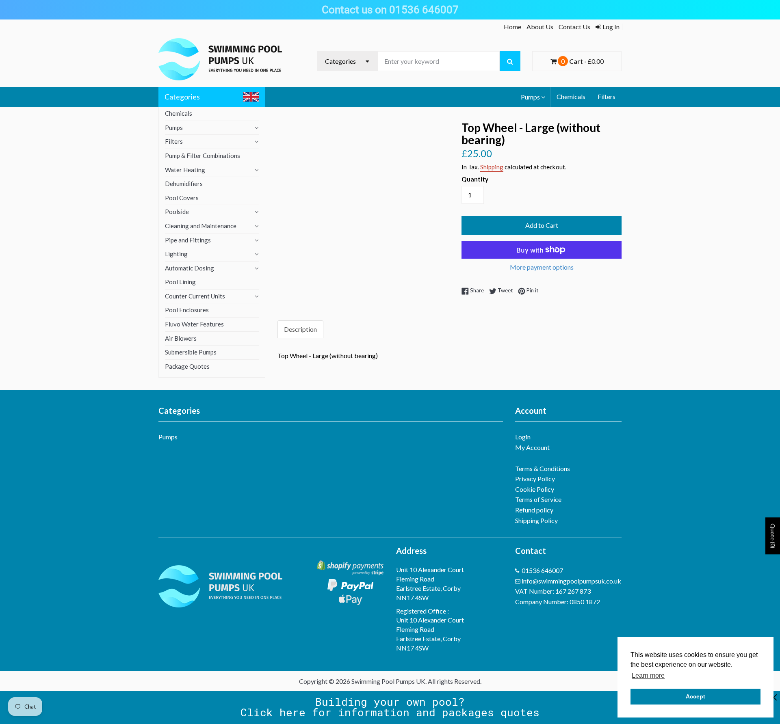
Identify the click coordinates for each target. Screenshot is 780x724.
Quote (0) (772, 535)
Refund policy (534, 510)
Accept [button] (695, 696)
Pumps (530, 97)
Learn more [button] (648, 675)
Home (512, 26)
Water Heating (185, 169)
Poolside (177, 211)
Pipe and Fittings (188, 240)
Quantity (475, 179)
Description (300, 329)
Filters (606, 96)
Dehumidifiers (184, 183)
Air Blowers (181, 338)
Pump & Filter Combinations (202, 155)
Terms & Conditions (542, 468)
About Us (539, 26)
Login (523, 437)
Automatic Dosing (189, 268)
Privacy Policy (535, 478)
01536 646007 (542, 570)
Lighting (176, 253)
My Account (532, 447)
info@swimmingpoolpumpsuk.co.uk (571, 581)
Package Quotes (187, 366)
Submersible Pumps (191, 352)
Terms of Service (538, 499)
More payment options (542, 267)
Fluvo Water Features (194, 324)
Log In (610, 26)
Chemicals (571, 96)
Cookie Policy (534, 489)
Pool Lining (180, 281)
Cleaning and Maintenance (200, 225)
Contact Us (574, 26)
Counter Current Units (195, 296)
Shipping (491, 167)
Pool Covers (182, 197)
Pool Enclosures (187, 309)
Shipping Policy (536, 520)
